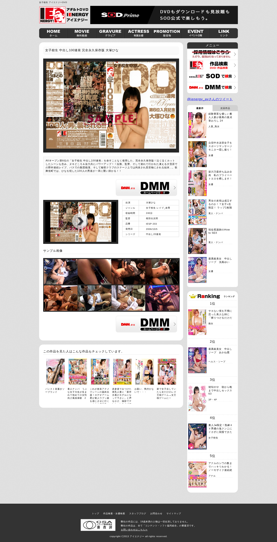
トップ (95, 513)
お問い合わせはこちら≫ (134, 529)
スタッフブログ (137, 513)
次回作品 (225, 108)
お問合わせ (156, 513)
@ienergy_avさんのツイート (210, 99)
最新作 (200, 108)
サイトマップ (173, 513)
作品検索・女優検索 (114, 513)
